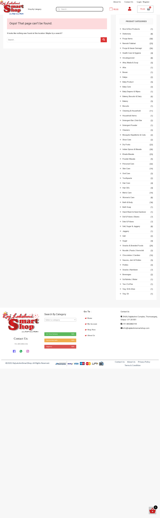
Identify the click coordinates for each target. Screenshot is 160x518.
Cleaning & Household (131, 111)
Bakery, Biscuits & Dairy (132, 96)
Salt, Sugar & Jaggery (131, 226)
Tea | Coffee (127, 284)
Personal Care (128, 164)
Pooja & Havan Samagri (132, 48)
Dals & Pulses (128, 221)
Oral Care (126, 173)
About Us (117, 2)
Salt (124, 236)
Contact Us (128, 2)
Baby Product (128, 82)
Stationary (126, 34)
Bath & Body (127, 202)
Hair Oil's (126, 188)
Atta (124, 67)
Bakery (125, 101)
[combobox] (60, 320)
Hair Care (126, 183)
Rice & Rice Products (131, 29)
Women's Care (128, 197)
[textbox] (60, 320)
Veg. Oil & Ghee (128, 289)
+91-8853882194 (129, 324)
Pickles (125, 265)
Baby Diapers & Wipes (131, 91)
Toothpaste (127, 178)
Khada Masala (128, 154)
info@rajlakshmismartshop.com (135, 328)
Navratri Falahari (129, 43)
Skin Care (126, 168)
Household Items (129, 116)
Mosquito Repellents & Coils (134, 135)
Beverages (126, 274)
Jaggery (125, 231)
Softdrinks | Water (129, 279)
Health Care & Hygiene (131, 53)
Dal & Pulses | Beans (130, 217)
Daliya (124, 77)
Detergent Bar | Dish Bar (132, 120)
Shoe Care (126, 140)
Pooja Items (127, 39)
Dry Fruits (126, 144)
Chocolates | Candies (131, 255)
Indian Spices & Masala (132, 149)
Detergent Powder (129, 125)
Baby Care (126, 87)
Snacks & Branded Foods (132, 245)
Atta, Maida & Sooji (130, 63)
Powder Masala (128, 159)
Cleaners (126, 130)
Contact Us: (21, 338)
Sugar (124, 241)
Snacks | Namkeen (130, 270)
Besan (125, 72)
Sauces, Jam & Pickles (131, 260)
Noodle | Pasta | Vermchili (133, 250)
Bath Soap (126, 207)
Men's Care (127, 193)
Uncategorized (128, 58)
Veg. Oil (125, 294)
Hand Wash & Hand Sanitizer (134, 212)
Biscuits (125, 106)
